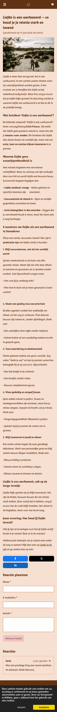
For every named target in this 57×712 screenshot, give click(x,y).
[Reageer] (49, 661)
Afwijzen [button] (21, 707)
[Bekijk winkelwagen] (52, 4)
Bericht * (7, 613)
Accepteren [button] (44, 707)
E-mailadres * (10, 597)
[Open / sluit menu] (4, 4)
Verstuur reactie (13, 638)
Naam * (7, 581)
